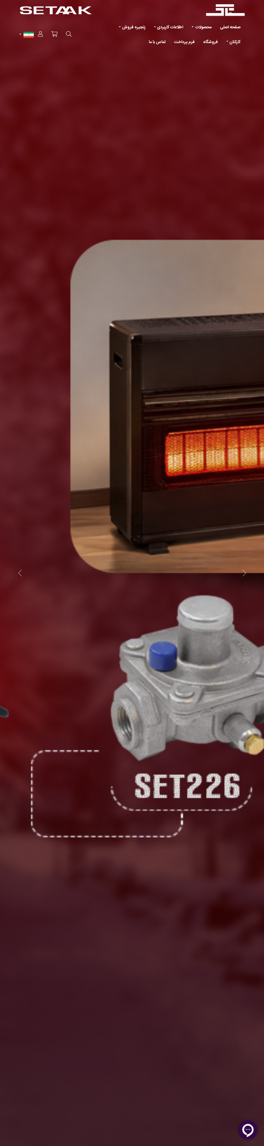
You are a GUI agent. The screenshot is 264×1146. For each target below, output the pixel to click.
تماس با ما (157, 42)
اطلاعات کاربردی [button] (170, 27)
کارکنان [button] (234, 42)
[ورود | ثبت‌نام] (40, 35)
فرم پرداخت (184, 42)
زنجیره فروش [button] (134, 27)
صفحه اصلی (230, 27)
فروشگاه (210, 42)
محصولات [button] (203, 27)
